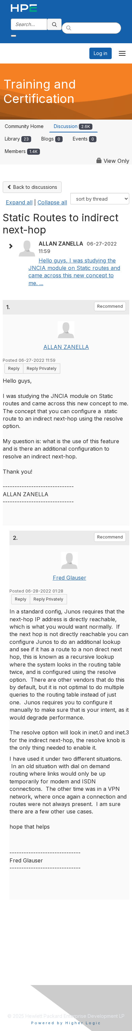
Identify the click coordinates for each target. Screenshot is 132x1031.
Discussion (72, 126)
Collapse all (52, 202)
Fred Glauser (69, 577)
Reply (14, 368)
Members (21, 151)
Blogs (50, 139)
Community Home (24, 126)
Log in (100, 53)
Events (83, 139)
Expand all (19, 202)
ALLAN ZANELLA (66, 347)
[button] (12, 246)
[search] (54, 24)
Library (17, 139)
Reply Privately (42, 368)
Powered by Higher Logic (66, 1023)
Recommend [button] (110, 306)
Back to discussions (34, 187)
